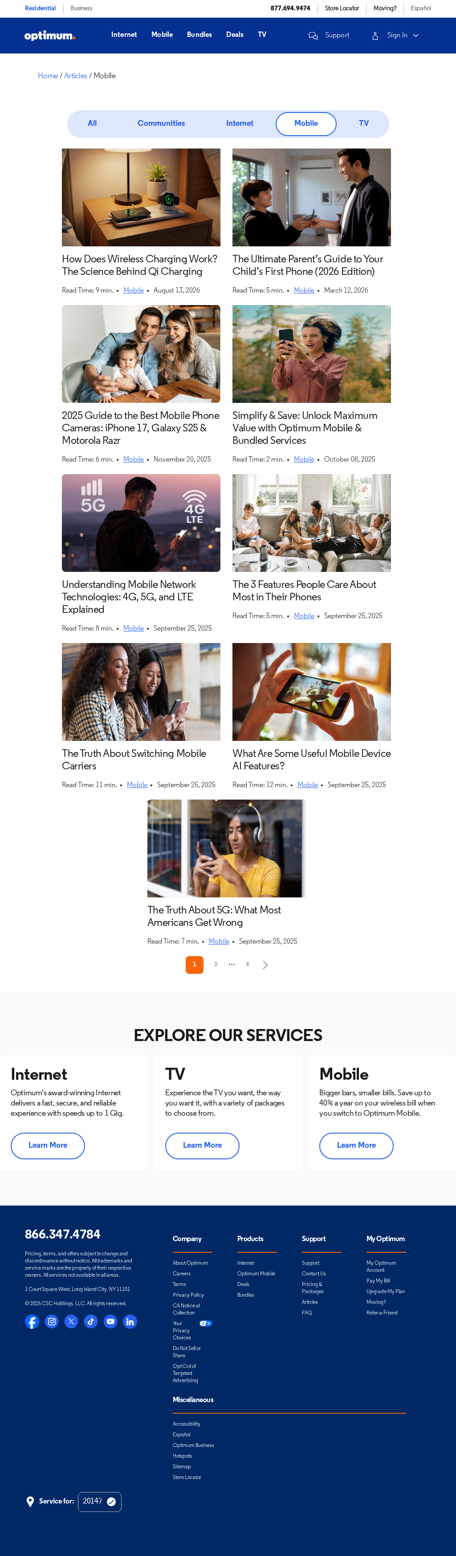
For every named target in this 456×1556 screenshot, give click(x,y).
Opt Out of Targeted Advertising (185, 1373)
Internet (124, 35)
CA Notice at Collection (186, 1309)
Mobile (162, 35)
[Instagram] (52, 1322)
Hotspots (182, 1456)
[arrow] (416, 36)
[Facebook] (32, 1322)
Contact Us (314, 1274)
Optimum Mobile (256, 1274)
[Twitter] (71, 1322)
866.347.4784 (62, 1235)
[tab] (92, 124)
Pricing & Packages (313, 1288)
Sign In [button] (397, 35)
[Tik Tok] (91, 1322)
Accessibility (186, 1424)
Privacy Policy (188, 1295)
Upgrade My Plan (385, 1292)
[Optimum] (50, 35)
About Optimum (190, 1263)
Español (421, 8)
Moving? (376, 1302)
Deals (235, 35)
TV (262, 35)
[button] (327, 36)
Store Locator (187, 1477)
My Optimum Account (381, 1267)
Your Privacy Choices (182, 1331)
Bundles (199, 35)
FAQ (307, 1313)
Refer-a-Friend (382, 1313)
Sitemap (182, 1467)
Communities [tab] (161, 124)
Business (81, 8)
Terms (179, 1284)
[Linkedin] (130, 1322)
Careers (182, 1274)
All (92, 124)
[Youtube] (110, 1322)
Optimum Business (193, 1445)
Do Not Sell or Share (187, 1352)
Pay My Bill (378, 1281)
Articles (310, 1302)
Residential (40, 8)
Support (310, 1263)
